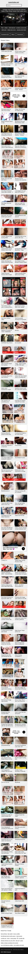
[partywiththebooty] (7, 740)
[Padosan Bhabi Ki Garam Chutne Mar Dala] (7, 428)
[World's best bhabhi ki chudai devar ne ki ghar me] (20, 568)
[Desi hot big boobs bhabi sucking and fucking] (20, 638)
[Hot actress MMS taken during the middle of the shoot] (7, 453)
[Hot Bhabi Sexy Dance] (7, 338)
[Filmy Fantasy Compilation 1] (20, 650)
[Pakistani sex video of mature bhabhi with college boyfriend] (7, 810)
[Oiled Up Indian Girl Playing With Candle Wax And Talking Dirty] (20, 198)
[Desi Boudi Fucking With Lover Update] (20, 301)
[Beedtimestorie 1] (7, 486)
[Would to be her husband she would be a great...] (20, 173)
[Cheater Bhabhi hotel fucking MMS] (7, 231)
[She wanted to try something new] (7, 395)
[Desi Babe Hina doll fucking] (7, 198)
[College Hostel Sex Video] (20, 810)
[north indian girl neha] (7, 46)
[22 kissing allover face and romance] (7, 371)
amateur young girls (21, 27)
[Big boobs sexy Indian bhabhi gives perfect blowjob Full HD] (7, 210)
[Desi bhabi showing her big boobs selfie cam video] (7, 592)
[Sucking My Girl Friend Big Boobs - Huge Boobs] (20, 244)
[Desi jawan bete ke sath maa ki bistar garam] (7, 104)
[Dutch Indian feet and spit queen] (20, 707)
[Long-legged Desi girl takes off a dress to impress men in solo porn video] (20, 186)
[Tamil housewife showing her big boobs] (20, 313)
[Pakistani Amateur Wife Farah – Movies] (20, 83)
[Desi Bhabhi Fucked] (20, 453)
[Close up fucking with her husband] (20, 486)
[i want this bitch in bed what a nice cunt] (7, 498)
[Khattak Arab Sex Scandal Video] (7, 707)
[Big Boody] (20, 777)
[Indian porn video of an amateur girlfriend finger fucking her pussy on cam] (20, 613)
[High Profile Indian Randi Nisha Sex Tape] (20, 847)
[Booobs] (20, 325)
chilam (6, 27)
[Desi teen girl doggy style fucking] (7, 695)
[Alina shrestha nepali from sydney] (7, 358)
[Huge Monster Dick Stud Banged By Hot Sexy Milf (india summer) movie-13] (7, 650)
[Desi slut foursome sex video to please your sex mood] (7, 465)
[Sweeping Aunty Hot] (20, 834)
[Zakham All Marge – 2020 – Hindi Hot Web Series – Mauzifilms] (7, 568)
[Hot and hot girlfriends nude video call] (20, 740)
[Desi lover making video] (7, 313)
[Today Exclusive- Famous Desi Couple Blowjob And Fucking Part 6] (7, 268)
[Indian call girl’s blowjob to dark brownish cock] (20, 523)
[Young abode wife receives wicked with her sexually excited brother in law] (7, 613)
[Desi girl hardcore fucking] (7, 896)
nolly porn (4, 30)
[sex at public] (20, 338)
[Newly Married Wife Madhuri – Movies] (20, 129)
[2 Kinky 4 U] (7, 555)
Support (9, 952)
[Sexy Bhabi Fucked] (20, 908)
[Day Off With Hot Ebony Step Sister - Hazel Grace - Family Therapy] (7, 871)
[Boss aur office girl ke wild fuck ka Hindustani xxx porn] (20, 141)
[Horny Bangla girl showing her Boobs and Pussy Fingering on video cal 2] (7, 822)
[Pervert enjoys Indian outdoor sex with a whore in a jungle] (20, 46)
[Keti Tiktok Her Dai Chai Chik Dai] (20, 71)
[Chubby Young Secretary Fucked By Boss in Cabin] (20, 765)
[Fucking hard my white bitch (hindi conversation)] (7, 625)
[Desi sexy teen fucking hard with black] (7, 847)
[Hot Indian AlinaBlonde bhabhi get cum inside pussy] (7, 523)
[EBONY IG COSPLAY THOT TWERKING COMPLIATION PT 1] (7, 325)
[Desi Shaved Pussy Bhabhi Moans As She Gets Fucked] (7, 753)
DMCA (5, 952)
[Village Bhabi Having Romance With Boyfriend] (20, 555)
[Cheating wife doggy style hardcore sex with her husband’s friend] (20, 592)
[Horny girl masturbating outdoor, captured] (20, 871)
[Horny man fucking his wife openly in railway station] (7, 883)
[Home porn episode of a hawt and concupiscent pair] (7, 440)
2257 (2, 952)
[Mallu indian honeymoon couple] (7, 383)
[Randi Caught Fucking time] (20, 753)
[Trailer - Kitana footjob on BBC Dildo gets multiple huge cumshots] (20, 358)
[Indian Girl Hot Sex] (20, 510)
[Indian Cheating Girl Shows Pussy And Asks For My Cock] (7, 256)
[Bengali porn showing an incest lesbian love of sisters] (20, 719)
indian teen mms (11, 30)
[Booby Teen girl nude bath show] (7, 173)
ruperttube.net (13, 2)
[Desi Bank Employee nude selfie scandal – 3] (7, 186)
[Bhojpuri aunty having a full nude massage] (7, 59)
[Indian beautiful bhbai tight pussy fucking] (20, 268)
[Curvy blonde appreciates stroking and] (7, 682)
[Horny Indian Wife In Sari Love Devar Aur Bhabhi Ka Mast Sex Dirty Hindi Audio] (20, 695)
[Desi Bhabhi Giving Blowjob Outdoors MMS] (20, 256)
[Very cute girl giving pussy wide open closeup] (20, 498)
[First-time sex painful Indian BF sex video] (20, 395)
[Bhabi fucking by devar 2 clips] (7, 116)
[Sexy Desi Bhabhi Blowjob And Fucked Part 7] (7, 71)
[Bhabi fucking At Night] (7, 908)
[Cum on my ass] (7, 777)
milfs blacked (12, 27)
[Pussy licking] (20, 440)
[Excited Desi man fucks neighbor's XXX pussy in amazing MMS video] (7, 920)
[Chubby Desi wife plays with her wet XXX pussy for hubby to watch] (7, 719)
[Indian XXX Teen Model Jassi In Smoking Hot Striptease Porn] (20, 371)
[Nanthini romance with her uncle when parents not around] (20, 383)
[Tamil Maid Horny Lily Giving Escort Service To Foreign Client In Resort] (7, 129)
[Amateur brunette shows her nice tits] (7, 638)
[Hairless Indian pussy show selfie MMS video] (7, 580)
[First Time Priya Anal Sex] (20, 59)
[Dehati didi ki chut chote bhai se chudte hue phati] (20, 465)
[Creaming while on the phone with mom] (20, 231)
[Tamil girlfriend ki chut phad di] (20, 210)
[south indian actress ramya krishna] (7, 83)
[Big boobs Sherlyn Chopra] (20, 859)
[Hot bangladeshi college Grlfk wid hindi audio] (7, 765)
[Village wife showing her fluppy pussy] (20, 104)
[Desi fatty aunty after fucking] (20, 822)
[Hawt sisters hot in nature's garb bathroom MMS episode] (7, 141)
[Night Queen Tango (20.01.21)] (20, 625)
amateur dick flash (21, 30)
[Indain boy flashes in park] (20, 883)
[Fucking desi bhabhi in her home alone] (20, 428)
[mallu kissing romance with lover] (7, 859)
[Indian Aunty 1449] (20, 896)
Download (20, 34)
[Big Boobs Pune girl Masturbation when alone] (20, 116)
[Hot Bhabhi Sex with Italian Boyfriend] (7, 510)
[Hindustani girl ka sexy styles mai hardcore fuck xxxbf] (7, 834)
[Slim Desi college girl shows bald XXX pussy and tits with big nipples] (20, 682)
